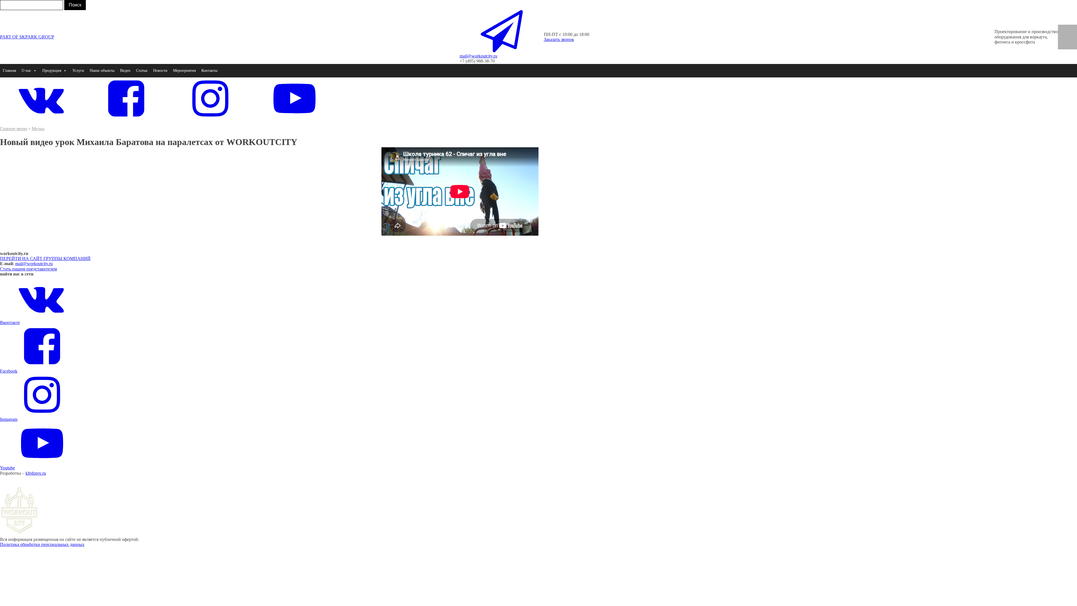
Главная (9, 70)
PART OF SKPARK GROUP (27, 37)
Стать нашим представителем (28, 269)
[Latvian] (1063, 45)
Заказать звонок (559, 39)
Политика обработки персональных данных (42, 544)
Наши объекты (102, 70)
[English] (1063, 28)
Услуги (78, 70)
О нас (26, 70)
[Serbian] (1071, 39)
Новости (160, 70)
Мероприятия (184, 70)
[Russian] (1063, 39)
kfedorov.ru (36, 473)
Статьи (142, 70)
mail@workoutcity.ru (34, 263)
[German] (1071, 28)
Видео (125, 70)
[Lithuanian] (1071, 45)
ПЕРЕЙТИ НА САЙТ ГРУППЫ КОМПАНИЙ (45, 258)
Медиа (38, 128)
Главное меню (13, 128)
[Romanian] (1071, 34)
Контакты (209, 70)
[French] (1063, 34)
